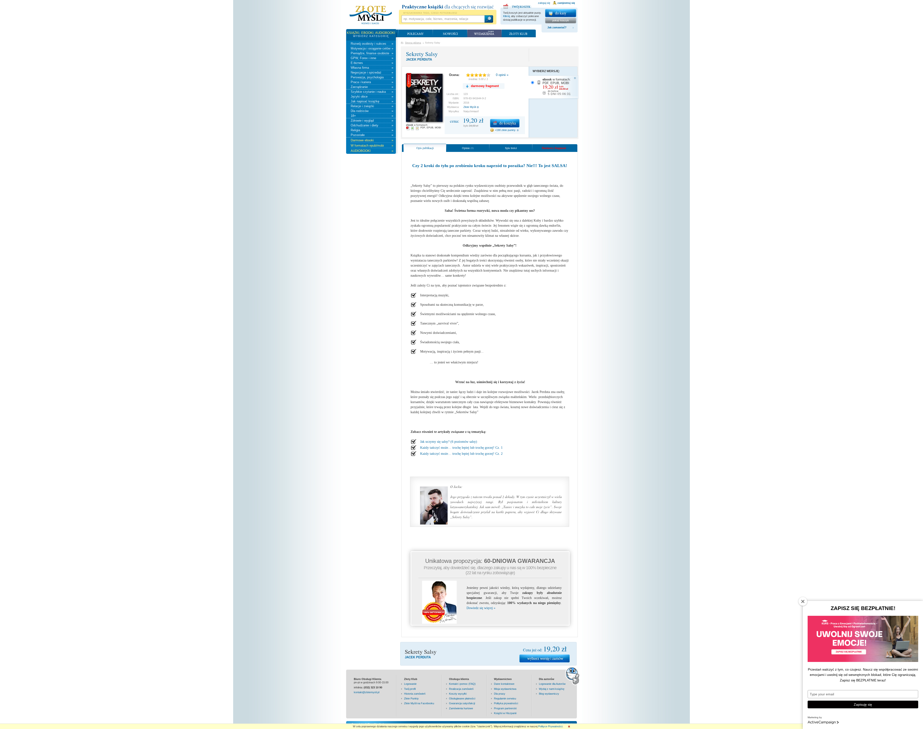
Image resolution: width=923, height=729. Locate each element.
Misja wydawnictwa (505, 688)
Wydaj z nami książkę (551, 688)
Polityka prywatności (506, 703)
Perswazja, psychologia (372, 77)
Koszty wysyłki (458, 693)
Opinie (468, 148)
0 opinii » (502, 75)
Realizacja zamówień (461, 688)
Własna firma (372, 67)
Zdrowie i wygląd (372, 120)
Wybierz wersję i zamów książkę (544, 658)
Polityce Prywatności (550, 726)
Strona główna (413, 42)
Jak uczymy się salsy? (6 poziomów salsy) (448, 441)
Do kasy (560, 13)
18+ (372, 116)
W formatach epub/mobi (372, 145)
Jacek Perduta (419, 59)
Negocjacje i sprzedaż (372, 72)
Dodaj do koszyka (504, 123)
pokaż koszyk (560, 20)
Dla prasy (499, 693)
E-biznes (372, 63)
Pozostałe (372, 135)
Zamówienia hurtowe (461, 708)
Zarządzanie (372, 87)
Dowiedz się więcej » (481, 608)
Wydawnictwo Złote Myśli (370, 15)
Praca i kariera (372, 82)
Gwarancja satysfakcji (462, 703)
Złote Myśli (469, 107)
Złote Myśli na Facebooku (419, 703)
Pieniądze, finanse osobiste (372, 53)
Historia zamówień (414, 693)
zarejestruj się (566, 2)
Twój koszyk (517, 5)
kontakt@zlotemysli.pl (366, 692)
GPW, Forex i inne (372, 58)
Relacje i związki (372, 106)
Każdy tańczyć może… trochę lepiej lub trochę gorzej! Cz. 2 (461, 453)
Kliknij (506, 16)
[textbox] (442, 19)
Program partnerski (505, 708)
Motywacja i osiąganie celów (372, 48)
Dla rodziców (372, 111)
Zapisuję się (863, 704)
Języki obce (372, 96)
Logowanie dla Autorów (552, 683)
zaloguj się (544, 2)
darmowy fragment (485, 86)
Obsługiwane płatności (462, 698)
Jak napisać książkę (372, 101)
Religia (372, 130)
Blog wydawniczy (549, 693)
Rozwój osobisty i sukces (372, 43)
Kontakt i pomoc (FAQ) (462, 683)
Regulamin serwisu (505, 698)
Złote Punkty (411, 698)
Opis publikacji (425, 148)
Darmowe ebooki (372, 140)
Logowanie (410, 683)
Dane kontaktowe (504, 683)
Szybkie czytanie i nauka (372, 91)
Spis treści (511, 148)
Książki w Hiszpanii (505, 713)
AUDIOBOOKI (372, 151)
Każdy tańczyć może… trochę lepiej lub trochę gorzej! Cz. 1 (461, 447)
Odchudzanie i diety (372, 125)
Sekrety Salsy (422, 54)
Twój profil (410, 688)
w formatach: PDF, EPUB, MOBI (557, 87)
